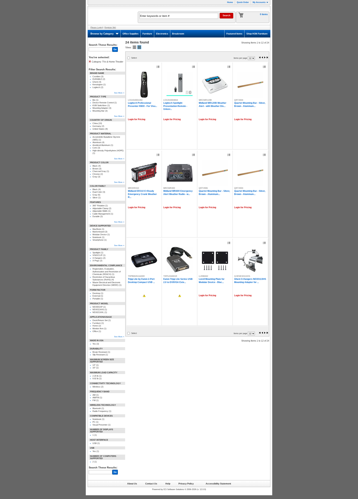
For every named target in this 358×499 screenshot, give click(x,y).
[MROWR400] (180, 173)
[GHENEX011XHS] (250, 261)
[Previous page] (262, 57)
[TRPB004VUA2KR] (144, 260)
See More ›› (119, 93)
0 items (264, 14)
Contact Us (151, 483)
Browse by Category (102, 33)
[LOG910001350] (144, 85)
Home (230, 2)
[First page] (260, 57)
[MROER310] (144, 173)
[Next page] (265, 57)
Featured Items (234, 33)
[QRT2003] (250, 173)
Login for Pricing (136, 119)
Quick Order (243, 2)
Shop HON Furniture (257, 33)
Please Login (96, 27)
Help (167, 483)
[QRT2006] (215, 173)
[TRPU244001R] (180, 260)
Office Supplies (131, 33)
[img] (110, 15)
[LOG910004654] (180, 85)
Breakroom (178, 33)
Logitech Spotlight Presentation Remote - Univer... (175, 106)
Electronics (162, 33)
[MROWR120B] (215, 85)
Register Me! (110, 27)
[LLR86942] (215, 261)
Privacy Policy (186, 483)
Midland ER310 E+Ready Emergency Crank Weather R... (142, 194)
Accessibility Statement (218, 483)
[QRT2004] (250, 85)
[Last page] (267, 57)
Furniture (147, 33)
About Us (132, 483)
